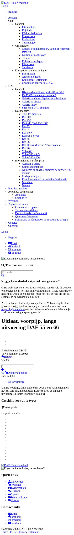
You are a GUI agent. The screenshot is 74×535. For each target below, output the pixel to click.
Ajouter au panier (17, 372)
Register (12, 11)
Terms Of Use (9, 532)
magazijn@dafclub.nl (13, 309)
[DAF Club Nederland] (14, 2)
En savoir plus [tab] (16, 381)
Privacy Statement (29, 532)
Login (4, 5)
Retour (8, 356)
